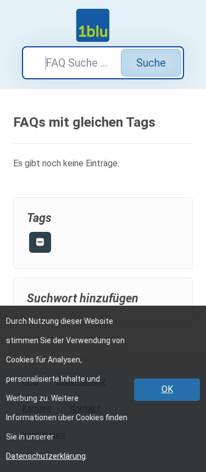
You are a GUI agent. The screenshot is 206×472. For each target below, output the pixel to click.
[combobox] (103, 62)
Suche (151, 62)
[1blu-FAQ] (103, 25)
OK (167, 389)
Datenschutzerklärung (46, 456)
